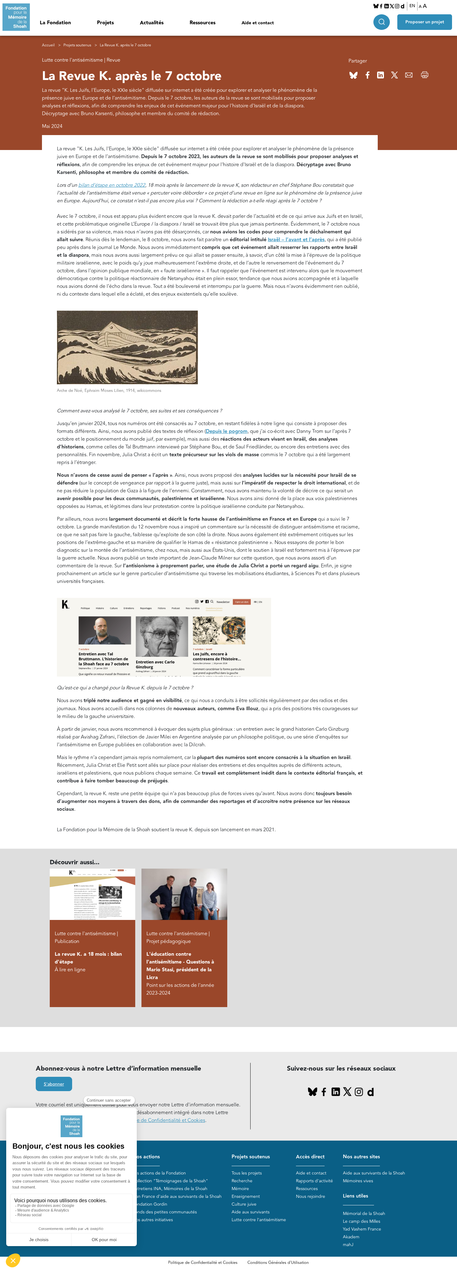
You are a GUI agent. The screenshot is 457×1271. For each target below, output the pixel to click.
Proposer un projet (424, 22)
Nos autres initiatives (152, 1220)
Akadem (351, 1237)
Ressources (202, 23)
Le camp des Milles (361, 1221)
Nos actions (146, 1157)
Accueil (48, 45)
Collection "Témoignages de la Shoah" (170, 1181)
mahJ (348, 1244)
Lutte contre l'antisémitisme (259, 1220)
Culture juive (244, 1204)
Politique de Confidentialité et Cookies (203, 1262)
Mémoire (240, 1188)
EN (412, 6)
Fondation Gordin (149, 1204)
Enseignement (246, 1196)
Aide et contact (258, 23)
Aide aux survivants (251, 1212)
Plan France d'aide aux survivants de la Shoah (177, 1196)
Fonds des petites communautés (164, 1212)
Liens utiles (355, 1196)
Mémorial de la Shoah (364, 1213)
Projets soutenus (77, 45)
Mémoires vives (358, 1181)
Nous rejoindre (310, 1196)
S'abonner (54, 1084)
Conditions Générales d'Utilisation (278, 1262)
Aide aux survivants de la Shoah (374, 1173)
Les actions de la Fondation (159, 1173)
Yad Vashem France (362, 1229)
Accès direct (310, 1157)
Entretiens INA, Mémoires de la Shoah (169, 1188)
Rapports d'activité (314, 1181)
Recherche (242, 1181)
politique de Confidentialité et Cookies (162, 1120)
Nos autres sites (361, 1157)
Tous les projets (247, 1173)
